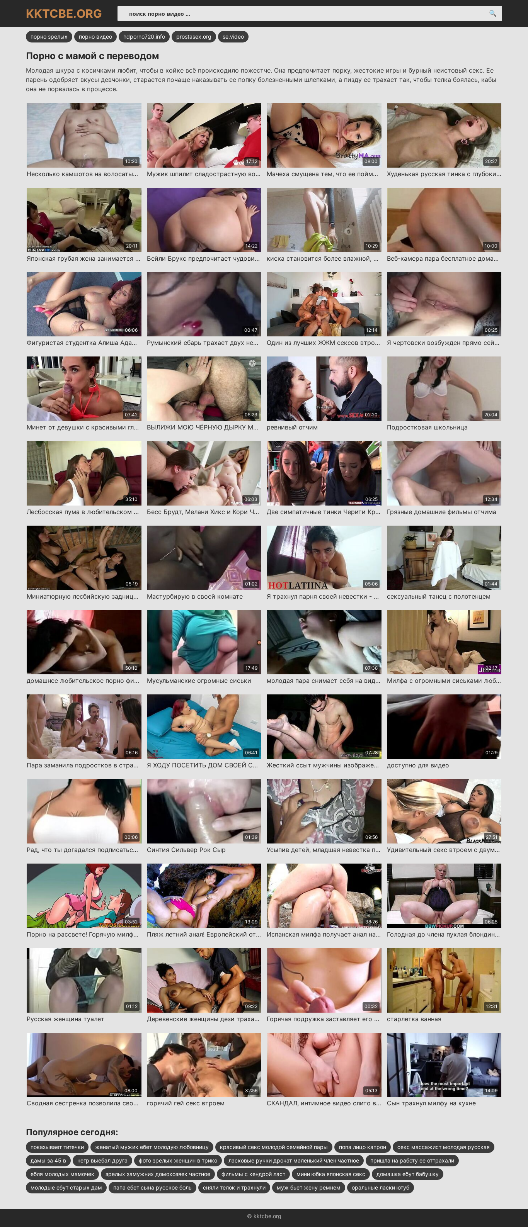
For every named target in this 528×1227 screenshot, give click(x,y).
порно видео (95, 36)
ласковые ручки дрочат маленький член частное (293, 1160)
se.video (233, 36)
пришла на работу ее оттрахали (412, 1160)
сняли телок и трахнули (234, 1187)
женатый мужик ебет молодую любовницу (152, 1147)
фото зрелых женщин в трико (178, 1160)
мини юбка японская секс (330, 1174)
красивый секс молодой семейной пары (274, 1147)
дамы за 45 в (48, 1160)
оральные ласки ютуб (380, 1187)
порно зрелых (49, 36)
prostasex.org (193, 36)
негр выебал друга (102, 1160)
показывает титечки (57, 1147)
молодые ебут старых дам (66, 1187)
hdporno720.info (144, 36)
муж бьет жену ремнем (309, 1187)
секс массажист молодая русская (443, 1147)
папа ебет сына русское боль (152, 1187)
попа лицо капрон (362, 1147)
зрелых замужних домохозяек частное (158, 1174)
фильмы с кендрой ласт (253, 1174)
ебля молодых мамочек (62, 1174)
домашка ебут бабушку (407, 1174)
